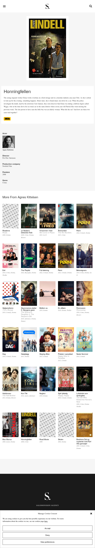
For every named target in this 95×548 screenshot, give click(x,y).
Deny (47, 535)
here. (46, 521)
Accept (47, 528)
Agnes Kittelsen (7, 150)
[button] (91, 513)
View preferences (47, 542)
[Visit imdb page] (7, 120)
